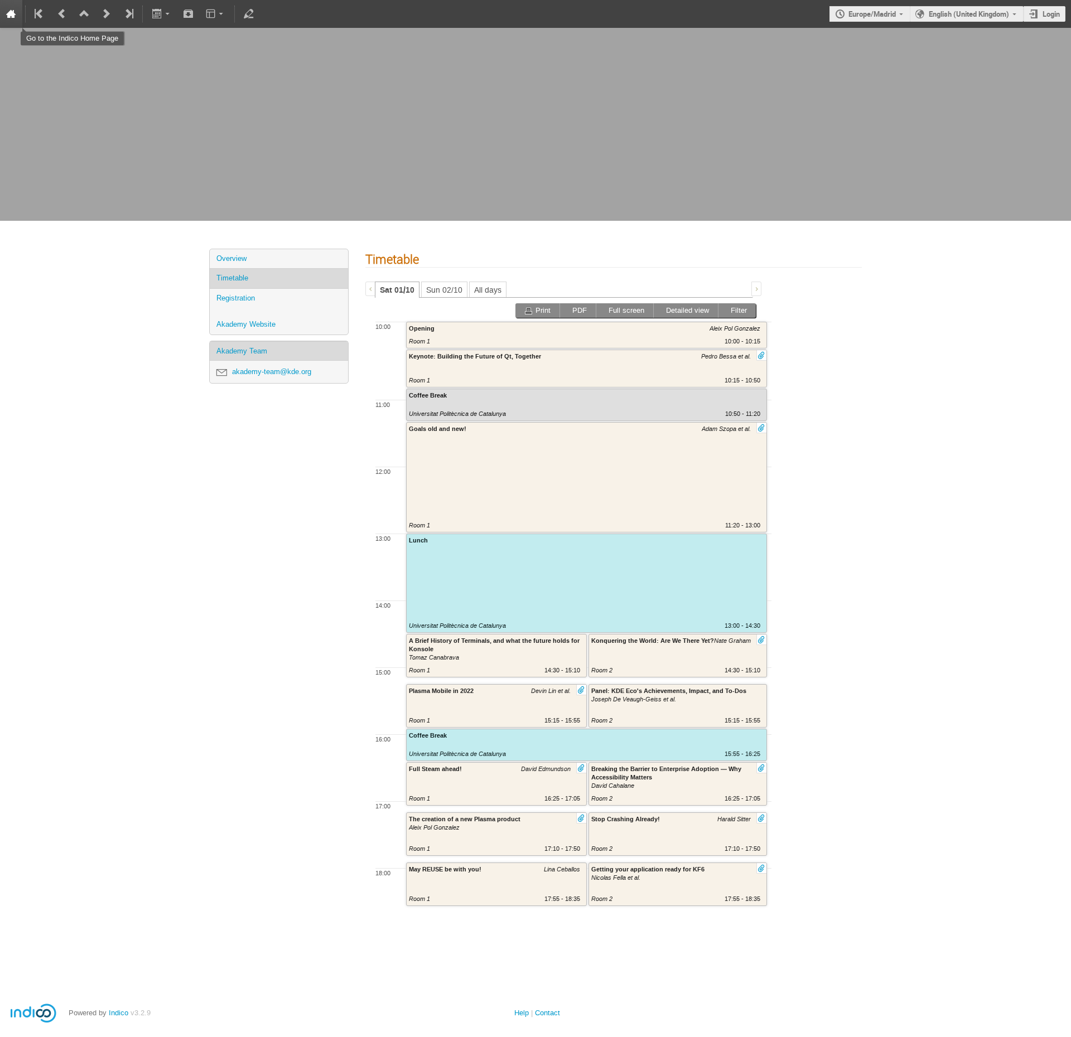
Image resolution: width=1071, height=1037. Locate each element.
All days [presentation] (487, 290)
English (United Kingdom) (969, 14)
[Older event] (62, 14)
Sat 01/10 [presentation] (397, 290)
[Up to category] (84, 14)
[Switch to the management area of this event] (249, 14)
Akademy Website (246, 324)
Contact (547, 1012)
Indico (118, 1012)
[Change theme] (215, 14)
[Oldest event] (39, 14)
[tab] (397, 290)
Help (521, 1012)
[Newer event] (106, 14)
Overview (231, 258)
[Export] (161, 14)
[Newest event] (128, 14)
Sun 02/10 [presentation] (444, 290)
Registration (235, 298)
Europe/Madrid (872, 14)
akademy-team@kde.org (271, 371)
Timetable (232, 278)
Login (1051, 14)
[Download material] (188, 14)
